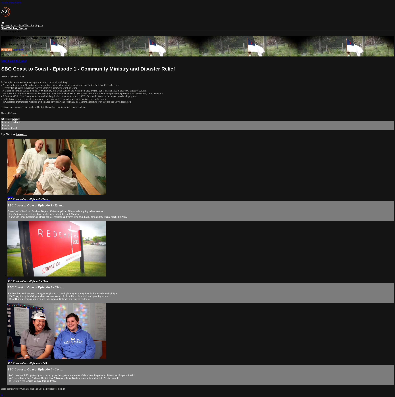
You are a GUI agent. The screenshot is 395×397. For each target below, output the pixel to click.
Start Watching (27, 25)
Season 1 (21, 134)
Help (4, 388)
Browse (5, 25)
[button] (3, 23)
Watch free (6, 49)
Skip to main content (11, 2)
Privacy (17, 388)
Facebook (6, 119)
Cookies (25, 388)
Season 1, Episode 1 (10, 76)
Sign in (39, 25)
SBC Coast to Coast (13, 60)
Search (14, 25)
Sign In (23, 28)
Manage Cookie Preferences (44, 388)
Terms (10, 388)
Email (17, 119)
